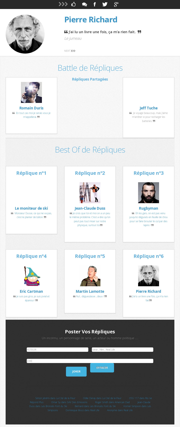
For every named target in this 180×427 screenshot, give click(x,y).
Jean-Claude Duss (90, 208)
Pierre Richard (90, 19)
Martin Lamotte (90, 291)
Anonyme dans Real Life (120, 410)
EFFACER (102, 367)
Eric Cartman (31, 291)
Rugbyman (148, 208)
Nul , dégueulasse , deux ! (90, 296)
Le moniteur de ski (31, 208)
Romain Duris (31, 108)
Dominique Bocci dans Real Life (82, 410)
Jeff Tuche (149, 108)
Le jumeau (72, 38)
